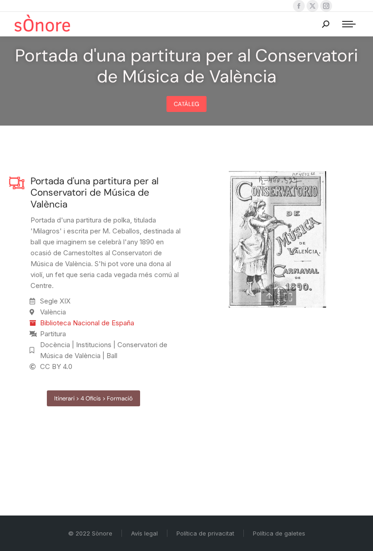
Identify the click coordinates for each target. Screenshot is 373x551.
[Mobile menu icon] (348, 24)
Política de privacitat (205, 533)
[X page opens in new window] (312, 6)
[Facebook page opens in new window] (299, 6)
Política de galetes (279, 533)
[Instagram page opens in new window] (326, 6)
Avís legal (144, 533)
